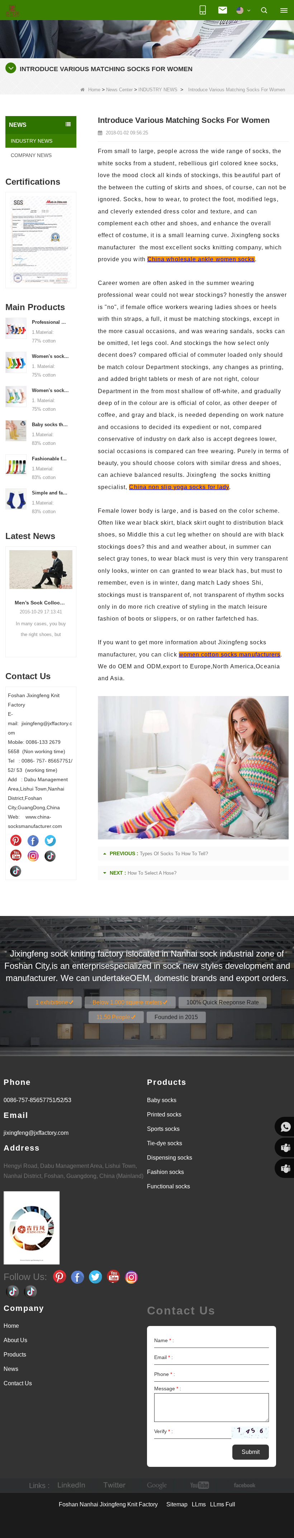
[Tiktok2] (16, 871)
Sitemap (177, 1504)
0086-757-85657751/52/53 (37, 1100)
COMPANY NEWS (31, 155)
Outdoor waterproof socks (42, 602)
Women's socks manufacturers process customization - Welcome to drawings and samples (50, 356)
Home (94, 89)
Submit (251, 1452)
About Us (15, 1340)
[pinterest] (16, 840)
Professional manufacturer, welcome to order (50, 322)
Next (73, 235)
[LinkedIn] (71, 1485)
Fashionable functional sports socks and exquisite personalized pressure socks (50, 458)
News (11, 1369)
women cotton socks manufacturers (230, 654)
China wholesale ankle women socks (201, 259)
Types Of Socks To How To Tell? (174, 853)
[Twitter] (50, 840)
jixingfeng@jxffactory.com (36, 1133)
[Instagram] (33, 855)
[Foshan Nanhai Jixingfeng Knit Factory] (12, 11)
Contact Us (18, 1383)
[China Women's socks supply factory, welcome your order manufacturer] (16, 396)
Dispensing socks (169, 1158)
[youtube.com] (200, 1485)
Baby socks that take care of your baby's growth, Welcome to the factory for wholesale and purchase (50, 424)
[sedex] (42, 242)
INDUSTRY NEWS (157, 89)
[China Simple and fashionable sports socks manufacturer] (16, 498)
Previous (8, 235)
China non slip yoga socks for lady (179, 487)
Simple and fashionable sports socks (50, 493)
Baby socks (161, 1100)
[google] (157, 1485)
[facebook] (243, 1485)
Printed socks (164, 1114)
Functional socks (168, 1186)
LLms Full (222, 1504)
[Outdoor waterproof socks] (42, 569)
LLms (199, 1504)
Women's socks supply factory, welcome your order (50, 390)
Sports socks (163, 1129)
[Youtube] (16, 855)
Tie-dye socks (164, 1143)
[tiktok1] (50, 855)
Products (15, 1354)
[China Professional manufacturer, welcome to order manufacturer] (16, 328)
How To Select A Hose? (152, 873)
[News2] (147, 29)
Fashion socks (165, 1172)
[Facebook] (33, 840)
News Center (119, 89)
